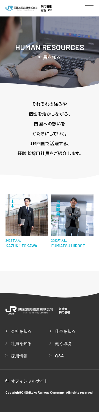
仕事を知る (65, 331)
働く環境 (63, 343)
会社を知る (21, 331)
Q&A (59, 355)
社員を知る (21, 343)
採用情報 (19, 355)
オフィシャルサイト (29, 380)
